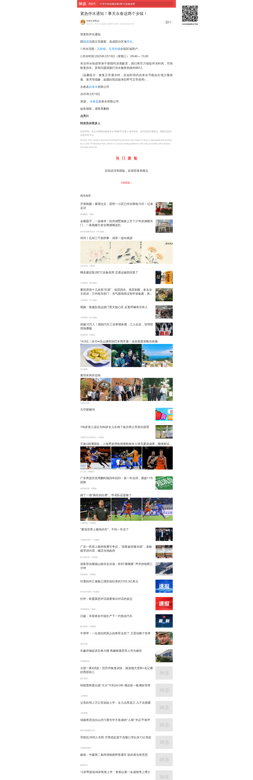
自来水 (93, 87)
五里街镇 (114, 49)
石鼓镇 (101, 49)
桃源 (86, 41)
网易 (82, 4)
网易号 (92, 3)
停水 (129, 41)
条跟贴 (126, 182)
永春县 (94, 101)
